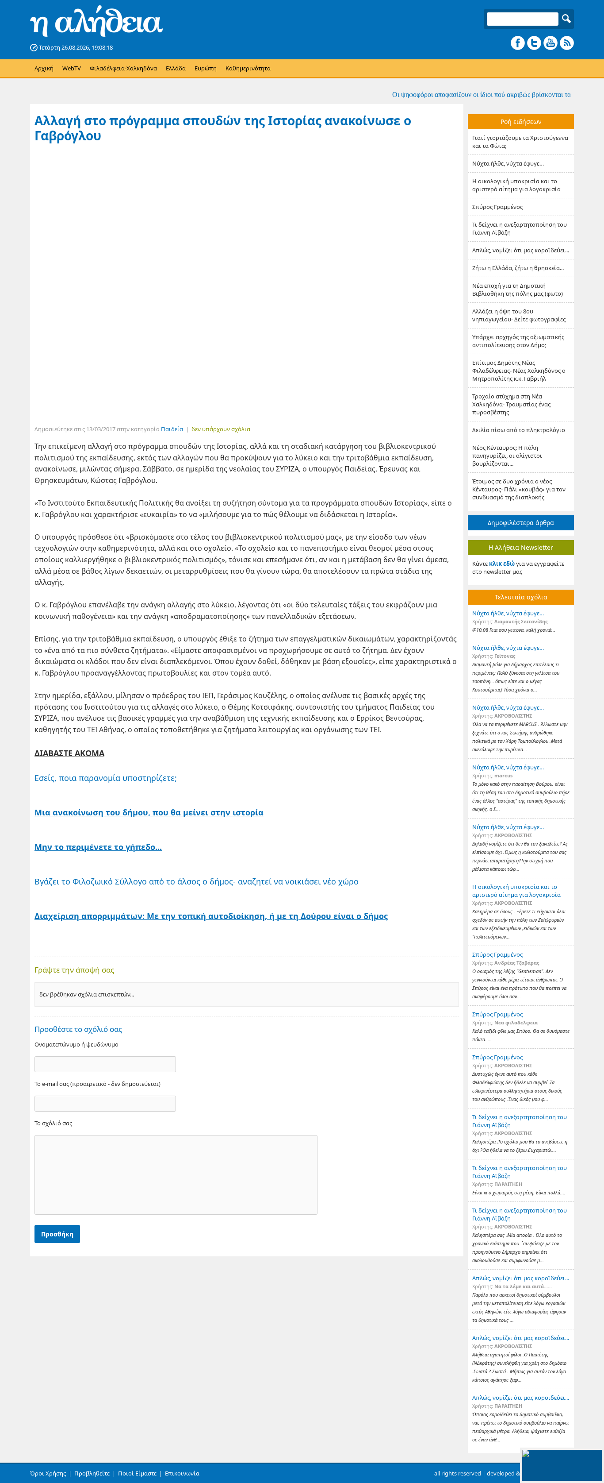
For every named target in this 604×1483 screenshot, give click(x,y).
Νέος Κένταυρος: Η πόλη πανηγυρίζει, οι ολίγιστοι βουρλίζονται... (507, 455)
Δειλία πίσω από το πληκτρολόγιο (518, 430)
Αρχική (44, 68)
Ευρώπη (206, 68)
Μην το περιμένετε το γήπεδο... (98, 847)
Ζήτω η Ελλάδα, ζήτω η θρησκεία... (518, 268)
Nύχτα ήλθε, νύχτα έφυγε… (508, 163)
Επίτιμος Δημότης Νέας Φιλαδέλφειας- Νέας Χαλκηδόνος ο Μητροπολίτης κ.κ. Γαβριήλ (519, 370)
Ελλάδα (176, 68)
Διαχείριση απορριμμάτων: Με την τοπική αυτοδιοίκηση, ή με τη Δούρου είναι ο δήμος (211, 916)
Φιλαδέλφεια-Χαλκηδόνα (123, 68)
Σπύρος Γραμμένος (497, 207)
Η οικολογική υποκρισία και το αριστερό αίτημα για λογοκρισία (516, 185)
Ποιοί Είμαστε (137, 1473)
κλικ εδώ (502, 564)
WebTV (71, 68)
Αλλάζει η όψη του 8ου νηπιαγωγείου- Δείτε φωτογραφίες (519, 315)
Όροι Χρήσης (48, 1473)
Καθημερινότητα (248, 68)
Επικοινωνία (182, 1473)
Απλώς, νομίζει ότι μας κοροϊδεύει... (520, 250)
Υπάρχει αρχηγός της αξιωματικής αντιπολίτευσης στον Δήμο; (518, 341)
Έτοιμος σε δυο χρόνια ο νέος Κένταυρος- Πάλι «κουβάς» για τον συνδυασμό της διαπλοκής (519, 489)
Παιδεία (172, 429)
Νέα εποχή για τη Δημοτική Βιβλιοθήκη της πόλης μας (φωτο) (517, 289)
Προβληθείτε (92, 1473)
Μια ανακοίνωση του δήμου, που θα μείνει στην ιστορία (149, 812)
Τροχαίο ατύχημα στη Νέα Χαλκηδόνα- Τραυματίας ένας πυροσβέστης (511, 404)
